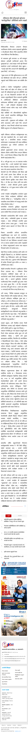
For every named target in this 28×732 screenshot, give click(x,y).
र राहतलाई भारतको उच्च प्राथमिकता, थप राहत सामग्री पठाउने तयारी (14, 546)
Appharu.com (18, 731)
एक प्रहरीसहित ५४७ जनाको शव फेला (13, 539)
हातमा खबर (3, 41)
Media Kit (19, 725)
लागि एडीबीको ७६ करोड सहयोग (14, 527)
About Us (4, 725)
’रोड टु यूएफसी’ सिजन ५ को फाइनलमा (13, 557)
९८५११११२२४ (6, 654)
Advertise (9, 725)
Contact (14, 725)
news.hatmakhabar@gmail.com (11, 658)
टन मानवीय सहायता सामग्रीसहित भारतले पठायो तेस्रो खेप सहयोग (14, 533)
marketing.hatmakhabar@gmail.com (12, 660)
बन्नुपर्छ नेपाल (10, 552)
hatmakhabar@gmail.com (10, 656)
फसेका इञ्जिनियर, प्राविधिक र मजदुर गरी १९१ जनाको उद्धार (14, 520)
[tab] (8, 516)
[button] (25, 13)
